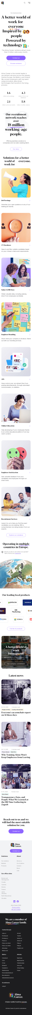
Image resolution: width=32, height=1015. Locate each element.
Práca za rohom (6, 943)
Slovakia (4, 898)
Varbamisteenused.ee (8, 977)
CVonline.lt (5, 958)
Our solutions (5, 861)
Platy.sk (19, 945)
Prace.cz (4, 940)
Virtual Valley (20, 968)
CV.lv (3, 960)
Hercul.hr (19, 965)
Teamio (19, 935)
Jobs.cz (4, 933)
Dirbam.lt (4, 965)
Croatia (4, 882)
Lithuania (4, 893)
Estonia (4, 887)
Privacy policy (16, 907)
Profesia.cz (5, 938)
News (18, 868)
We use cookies (16, 909)
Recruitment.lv (6, 975)
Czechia (4, 884)
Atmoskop (4, 948)
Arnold (19, 933)
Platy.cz (19, 943)
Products (3, 866)
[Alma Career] (16, 995)
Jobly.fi (4, 986)
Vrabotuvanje (20, 963)
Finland (4, 889)
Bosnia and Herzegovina (5, 878)
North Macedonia (6, 896)
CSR (18, 870)
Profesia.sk (5, 935)
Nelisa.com (5, 950)
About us (19, 861)
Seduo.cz (19, 938)
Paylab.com (20, 948)
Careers (19, 866)
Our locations (20, 863)
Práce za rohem (6, 945)
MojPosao (19, 958)
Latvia (3, 892)
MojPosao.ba (20, 960)
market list (18, 553)
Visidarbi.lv (5, 968)
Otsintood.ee (5, 970)
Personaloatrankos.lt (7, 972)
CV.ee (3, 963)
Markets (3, 863)
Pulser (18, 970)
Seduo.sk (19, 940)
